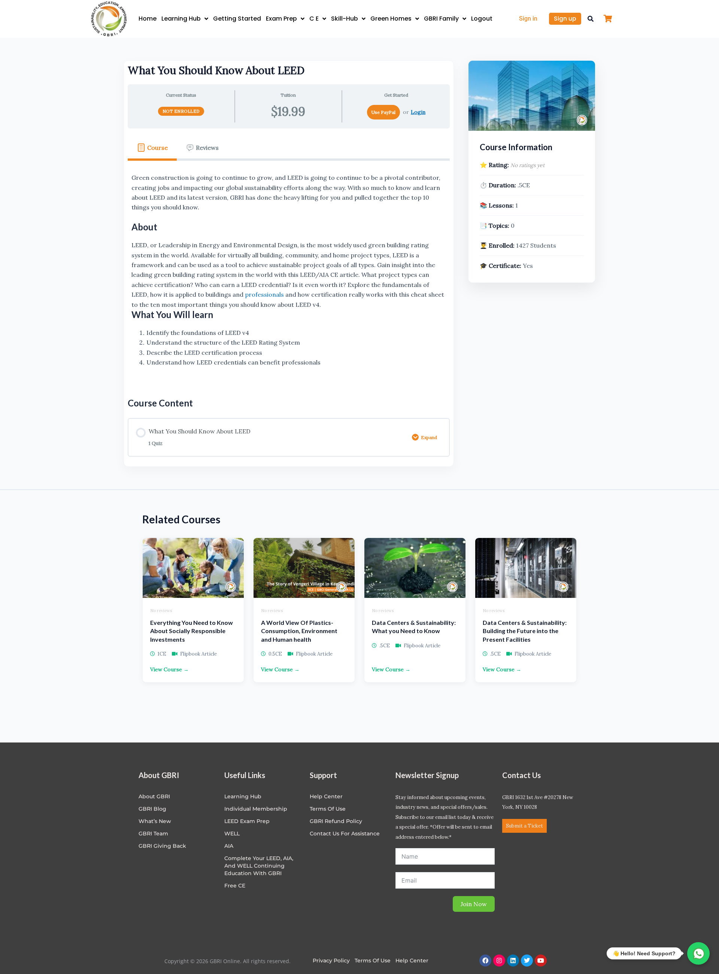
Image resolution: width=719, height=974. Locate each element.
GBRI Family (441, 18)
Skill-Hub (344, 18)
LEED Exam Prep (247, 821)
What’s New (155, 821)
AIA (228, 846)
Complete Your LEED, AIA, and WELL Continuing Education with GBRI (258, 866)
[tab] (152, 147)
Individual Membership (255, 808)
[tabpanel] (288, 273)
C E (314, 18)
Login (418, 112)
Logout (481, 18)
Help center (326, 796)
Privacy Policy (331, 960)
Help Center (411, 960)
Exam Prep (281, 18)
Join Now (474, 904)
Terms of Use (328, 808)
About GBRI (154, 796)
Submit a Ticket (524, 826)
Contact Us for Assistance (345, 833)
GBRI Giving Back (162, 846)
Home (148, 18)
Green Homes (391, 18)
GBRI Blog (152, 808)
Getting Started (237, 18)
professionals (264, 294)
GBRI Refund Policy (336, 821)
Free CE (234, 885)
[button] (591, 19)
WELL (232, 833)
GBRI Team (153, 833)
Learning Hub (181, 18)
